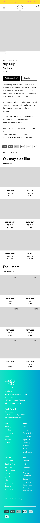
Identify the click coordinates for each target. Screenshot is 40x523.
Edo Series (27, 436)
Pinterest (8, 440)
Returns (14, 152)
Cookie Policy (28, 479)
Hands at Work (10, 464)
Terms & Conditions (27, 474)
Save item (28, 78)
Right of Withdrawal (27, 489)
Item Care (8, 477)
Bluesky (8, 427)
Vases (25, 449)
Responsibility (10, 470)
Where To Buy (10, 489)
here (31, 137)
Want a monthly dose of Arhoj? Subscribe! (20, 2)
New (24, 427)
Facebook (8, 430)
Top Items (26, 430)
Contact (26, 461)
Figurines (26, 440)
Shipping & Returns (9, 485)
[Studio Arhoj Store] (20, 7)
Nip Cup (9, 64)
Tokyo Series (28, 433)
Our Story (8, 467)
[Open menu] (4, 7)
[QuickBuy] (2, 169)
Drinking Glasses (26, 444)
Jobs (6, 480)
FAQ (24, 464)
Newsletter (9, 436)
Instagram (9, 433)
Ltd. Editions (28, 452)
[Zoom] (3, 48)
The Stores (9, 461)
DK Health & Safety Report (28, 483)
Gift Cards (8, 474)
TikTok (7, 443)
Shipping (6, 152)
